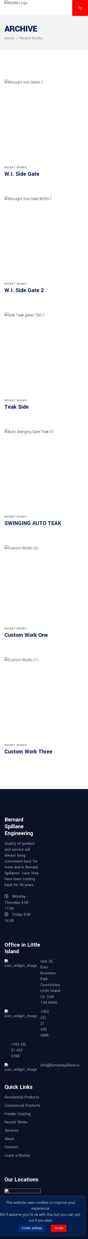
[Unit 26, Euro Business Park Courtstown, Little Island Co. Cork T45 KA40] (19, 982)
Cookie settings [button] (32, 1228)
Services (12, 1130)
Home (9, 38)
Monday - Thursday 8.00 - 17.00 (18, 902)
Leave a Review (17, 1155)
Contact (11, 1147)
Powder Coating (18, 1113)
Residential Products (22, 1097)
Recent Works (16, 167)
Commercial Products (22, 1105)
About (9, 1138)
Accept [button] (58, 1228)
